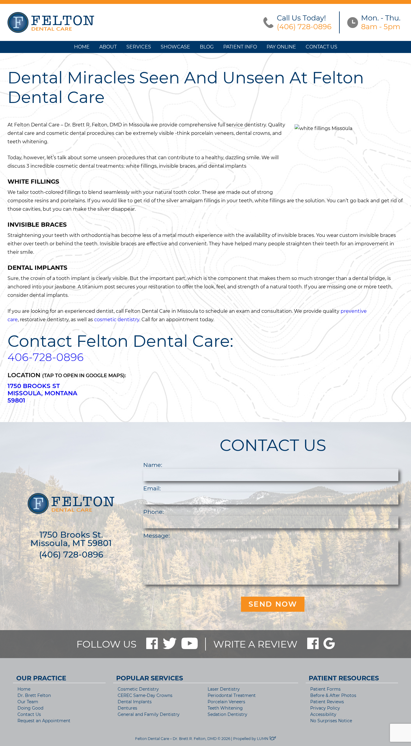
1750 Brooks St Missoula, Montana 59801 (42, 393)
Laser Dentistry (224, 689)
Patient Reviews (327, 701)
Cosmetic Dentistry (138, 689)
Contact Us (321, 47)
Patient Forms (325, 689)
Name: (152, 464)
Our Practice (41, 678)
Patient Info (240, 47)
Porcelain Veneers (226, 701)
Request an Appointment (43, 720)
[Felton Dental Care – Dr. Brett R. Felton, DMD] (51, 22)
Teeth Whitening (225, 708)
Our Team (27, 701)
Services (138, 47)
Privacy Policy (325, 708)
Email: (152, 488)
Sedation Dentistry (227, 714)
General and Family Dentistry (149, 714)
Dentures (127, 708)
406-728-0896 (46, 357)
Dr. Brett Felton (34, 695)
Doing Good (30, 708)
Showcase (175, 47)
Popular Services (149, 678)
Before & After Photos (333, 695)
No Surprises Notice (331, 720)
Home (82, 47)
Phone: (153, 511)
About (108, 47)
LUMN (263, 738)
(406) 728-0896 (71, 554)
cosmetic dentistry (116, 319)
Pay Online (281, 47)
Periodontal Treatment (232, 695)
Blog (207, 47)
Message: (156, 535)
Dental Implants (135, 701)
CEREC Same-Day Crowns (145, 695)
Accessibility (323, 714)
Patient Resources (344, 678)
